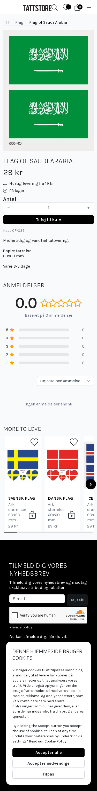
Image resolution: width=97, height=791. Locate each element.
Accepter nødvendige (48, 763)
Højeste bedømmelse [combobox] (60, 380)
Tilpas (48, 774)
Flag (19, 22)
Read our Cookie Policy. (48, 741)
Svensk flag (21, 498)
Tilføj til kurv (48, 219)
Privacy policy (21, 627)
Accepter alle (48, 752)
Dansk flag (60, 498)
